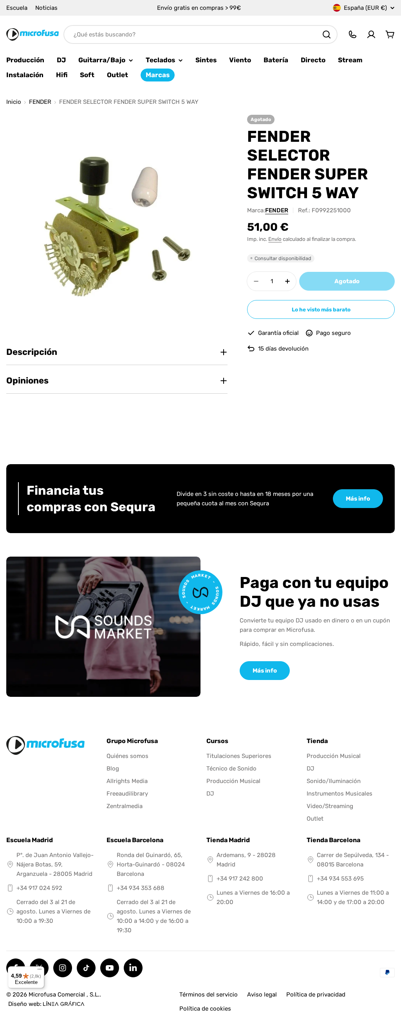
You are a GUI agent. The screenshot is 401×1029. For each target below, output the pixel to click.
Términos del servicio (208, 994)
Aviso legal (262, 994)
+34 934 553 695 (340, 878)
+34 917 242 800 (240, 878)
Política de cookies (205, 1008)
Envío (275, 239)
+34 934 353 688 (140, 888)
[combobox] (200, 34)
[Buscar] (326, 34)
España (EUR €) (365, 7)
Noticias (46, 7)
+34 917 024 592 (39, 888)
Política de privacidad (315, 994)
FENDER (40, 102)
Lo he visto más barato (321, 309)
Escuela (16, 7)
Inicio (13, 102)
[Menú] (39, 971)
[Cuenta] (371, 34)
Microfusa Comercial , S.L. (64, 994)
